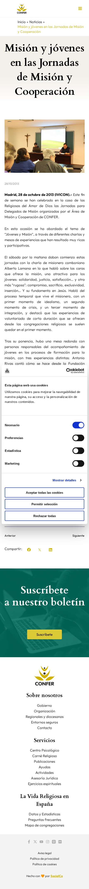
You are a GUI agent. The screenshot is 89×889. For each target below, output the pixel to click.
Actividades (44, 772)
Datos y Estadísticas (44, 814)
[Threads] (54, 842)
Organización (44, 711)
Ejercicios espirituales (44, 783)
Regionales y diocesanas (45, 716)
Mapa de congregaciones (44, 825)
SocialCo (57, 876)
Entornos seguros (44, 722)
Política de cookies (44, 864)
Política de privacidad (44, 859)
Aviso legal (45, 853)
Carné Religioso (44, 756)
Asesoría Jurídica (44, 778)
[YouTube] (41, 842)
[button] (29, 549)
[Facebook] (29, 842)
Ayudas (44, 767)
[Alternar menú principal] (80, 8)
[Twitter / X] (35, 842)
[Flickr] (60, 842)
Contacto (44, 728)
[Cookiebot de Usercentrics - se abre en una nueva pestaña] (66, 370)
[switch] (78, 437)
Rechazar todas (44, 515)
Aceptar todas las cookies (44, 492)
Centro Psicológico (44, 750)
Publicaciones (44, 761)
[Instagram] (47, 842)
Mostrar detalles (64, 480)
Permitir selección (44, 504)
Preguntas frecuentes (44, 819)
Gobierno (44, 705)
